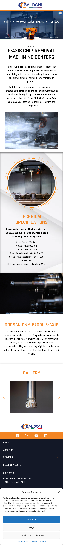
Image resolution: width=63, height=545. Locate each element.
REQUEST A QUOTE (12, 465)
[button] (58, 492)
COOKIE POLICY (23, 541)
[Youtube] (36, 435)
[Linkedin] (46, 435)
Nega (31, 527)
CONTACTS (8, 473)
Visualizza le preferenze (31, 535)
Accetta (31, 519)
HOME (6, 442)
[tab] (31, 449)
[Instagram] (27, 435)
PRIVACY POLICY (39, 541)
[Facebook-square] (17, 435)
